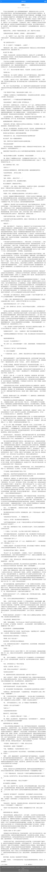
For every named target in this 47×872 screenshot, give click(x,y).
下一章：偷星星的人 (28, 864)
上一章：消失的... (4, 864)
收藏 (45, 1)
